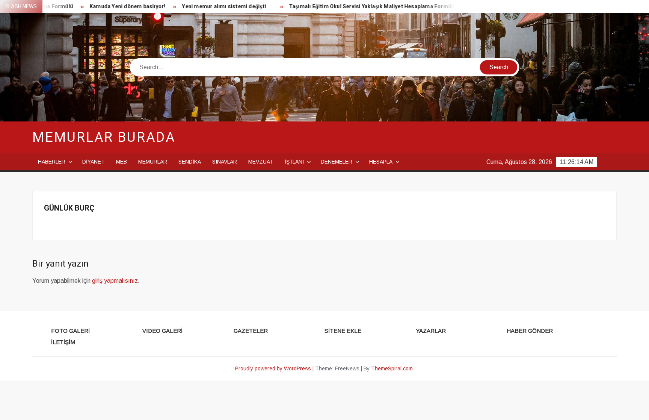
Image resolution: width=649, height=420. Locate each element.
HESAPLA (380, 162)
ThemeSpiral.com (392, 368)
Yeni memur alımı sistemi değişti (212, 7)
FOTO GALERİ (70, 331)
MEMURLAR (152, 162)
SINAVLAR (224, 162)
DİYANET (93, 162)
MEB (121, 162)
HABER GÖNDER (530, 331)
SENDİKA (189, 162)
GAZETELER (251, 331)
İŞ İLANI (294, 162)
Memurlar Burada (103, 137)
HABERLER (51, 162)
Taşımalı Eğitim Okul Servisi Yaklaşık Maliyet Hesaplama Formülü (360, 7)
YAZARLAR (431, 331)
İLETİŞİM (63, 342)
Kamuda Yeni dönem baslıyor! (115, 7)
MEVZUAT (260, 162)
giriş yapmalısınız (115, 280)
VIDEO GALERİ (162, 331)
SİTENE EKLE (342, 331)
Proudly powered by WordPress (273, 368)
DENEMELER (336, 162)
